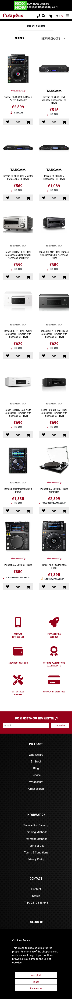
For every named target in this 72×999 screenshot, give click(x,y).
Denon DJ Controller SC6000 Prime (18, 490)
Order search (36, 788)
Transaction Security (36, 825)
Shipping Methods (36, 832)
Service (36, 775)
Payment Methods (36, 839)
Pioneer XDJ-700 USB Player (18, 564)
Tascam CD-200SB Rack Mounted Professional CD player (54, 100)
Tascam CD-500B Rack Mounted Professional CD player (18, 177)
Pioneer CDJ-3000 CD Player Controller (54, 490)
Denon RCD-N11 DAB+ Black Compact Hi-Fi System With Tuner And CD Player (54, 333)
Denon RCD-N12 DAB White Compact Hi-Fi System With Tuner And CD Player (18, 412)
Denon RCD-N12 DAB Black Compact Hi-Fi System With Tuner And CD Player (54, 412)
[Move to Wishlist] (8, 122)
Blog (36, 768)
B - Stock (36, 761)
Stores (36, 896)
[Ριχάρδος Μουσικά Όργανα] (13, 15)
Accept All (36, 975)
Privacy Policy (36, 859)
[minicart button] (50, 16)
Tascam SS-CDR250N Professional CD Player (54, 177)
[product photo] (18, 69)
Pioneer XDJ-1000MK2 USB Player (54, 566)
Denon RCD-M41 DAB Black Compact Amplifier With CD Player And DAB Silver (18, 255)
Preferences (36, 988)
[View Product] (18, 122)
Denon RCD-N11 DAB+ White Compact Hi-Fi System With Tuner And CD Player (18, 333)
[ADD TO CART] (28, 122)
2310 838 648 (39, 902)
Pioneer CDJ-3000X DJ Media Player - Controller (18, 98)
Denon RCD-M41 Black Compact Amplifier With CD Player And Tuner (54, 255)
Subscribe (60, 725)
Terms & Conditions (36, 852)
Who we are (36, 754)
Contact (36, 889)
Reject (36, 981)
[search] (43, 16)
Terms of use (36, 845)
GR (57, 16)
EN (62, 16)
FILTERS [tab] (19, 38)
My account (36, 782)
